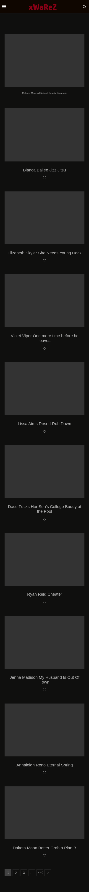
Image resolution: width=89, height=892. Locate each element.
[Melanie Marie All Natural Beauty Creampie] (44, 60)
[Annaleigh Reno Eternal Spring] (44, 730)
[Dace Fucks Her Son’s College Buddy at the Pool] (44, 471)
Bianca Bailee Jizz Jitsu (44, 170)
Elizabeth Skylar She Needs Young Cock (44, 253)
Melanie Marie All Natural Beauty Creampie (44, 93)
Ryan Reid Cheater (44, 594)
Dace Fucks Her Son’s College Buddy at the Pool (44, 509)
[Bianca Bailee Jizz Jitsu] (44, 134)
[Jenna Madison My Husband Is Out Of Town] (44, 642)
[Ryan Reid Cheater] (44, 559)
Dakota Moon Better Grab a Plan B (44, 848)
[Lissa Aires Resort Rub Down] (44, 388)
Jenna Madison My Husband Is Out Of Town (44, 679)
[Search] (84, 6)
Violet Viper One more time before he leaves (45, 338)
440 (40, 873)
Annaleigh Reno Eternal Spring (44, 765)
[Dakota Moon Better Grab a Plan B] (44, 812)
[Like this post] (44, 178)
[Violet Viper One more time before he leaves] (44, 300)
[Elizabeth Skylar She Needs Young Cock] (44, 217)
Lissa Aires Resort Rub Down (44, 423)
